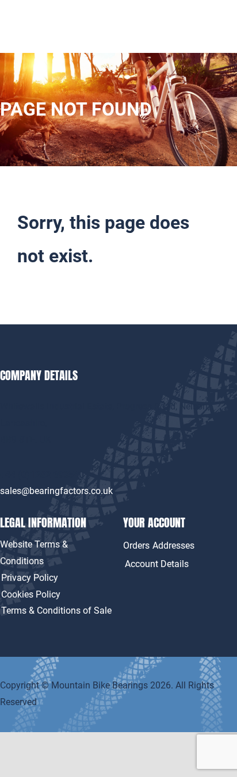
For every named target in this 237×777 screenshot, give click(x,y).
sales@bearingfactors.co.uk (56, 490)
